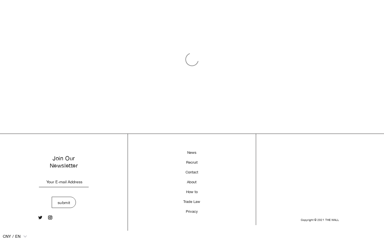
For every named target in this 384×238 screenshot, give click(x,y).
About (191, 182)
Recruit (192, 162)
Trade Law (191, 202)
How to (192, 192)
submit (64, 202)
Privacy (192, 211)
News (191, 152)
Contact (192, 172)
